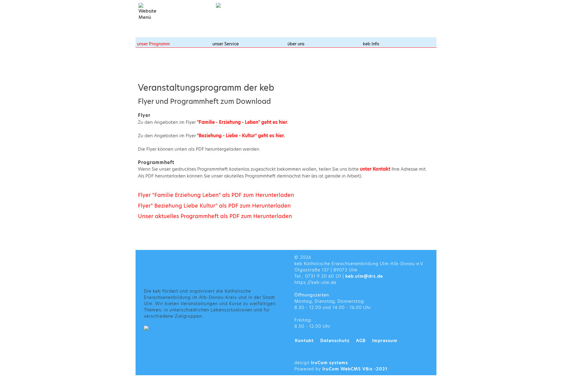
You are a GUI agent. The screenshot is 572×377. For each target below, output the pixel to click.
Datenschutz (334, 341)
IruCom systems (329, 363)
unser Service (225, 44)
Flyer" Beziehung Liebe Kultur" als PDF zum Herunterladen (214, 205)
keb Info (371, 44)
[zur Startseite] (251, 5)
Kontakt (304, 341)
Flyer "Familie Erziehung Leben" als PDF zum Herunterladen (216, 195)
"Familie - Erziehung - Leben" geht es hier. (242, 122)
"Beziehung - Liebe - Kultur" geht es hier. (241, 135)
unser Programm (153, 44)
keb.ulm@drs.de (364, 276)
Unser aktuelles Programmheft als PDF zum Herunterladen (215, 216)
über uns (295, 44)
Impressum (384, 341)
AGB (361, 341)
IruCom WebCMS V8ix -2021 (355, 369)
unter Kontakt (375, 169)
